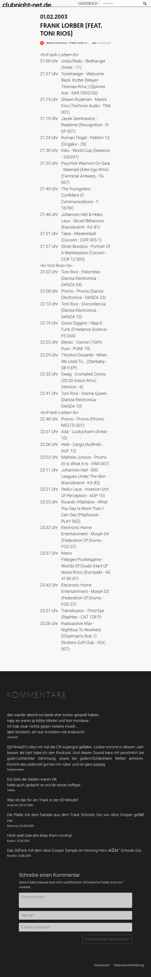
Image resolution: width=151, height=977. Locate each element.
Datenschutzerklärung (129, 965)
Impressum (102, 965)
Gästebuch (87, 3)
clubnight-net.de (26, 5)
